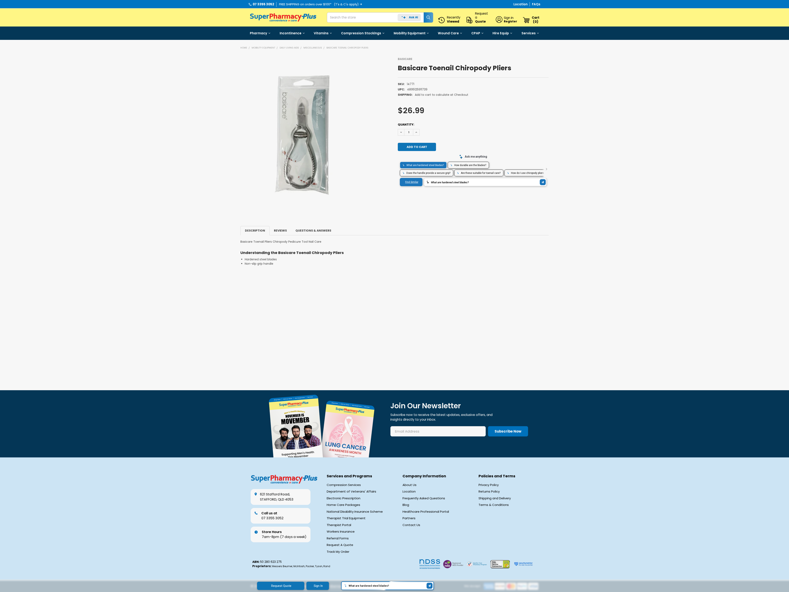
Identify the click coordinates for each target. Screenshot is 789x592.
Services (528, 33)
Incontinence (290, 33)
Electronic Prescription (343, 498)
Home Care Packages (343, 505)
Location (520, 4)
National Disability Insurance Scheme (355, 512)
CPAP (475, 33)
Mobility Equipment (410, 33)
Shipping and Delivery (495, 498)
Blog (406, 505)
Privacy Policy (489, 485)
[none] (302, 135)
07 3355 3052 (263, 4)
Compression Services (344, 485)
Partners (409, 518)
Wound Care (448, 33)
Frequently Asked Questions (424, 498)
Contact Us (411, 525)
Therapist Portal (339, 525)
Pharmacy (258, 33)
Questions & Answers (313, 230)
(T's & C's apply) (346, 4)
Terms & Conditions (494, 505)
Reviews (280, 230)
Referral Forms (338, 538)
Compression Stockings (361, 33)
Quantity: (406, 124)
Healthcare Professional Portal (426, 512)
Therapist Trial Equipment (346, 518)
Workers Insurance (341, 532)
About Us (409, 485)
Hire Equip (501, 33)
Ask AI (413, 17)
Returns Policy (489, 491)
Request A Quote (340, 545)
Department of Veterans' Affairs (351, 491)
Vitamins (321, 33)
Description (255, 230)
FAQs (536, 4)
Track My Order (338, 552)
